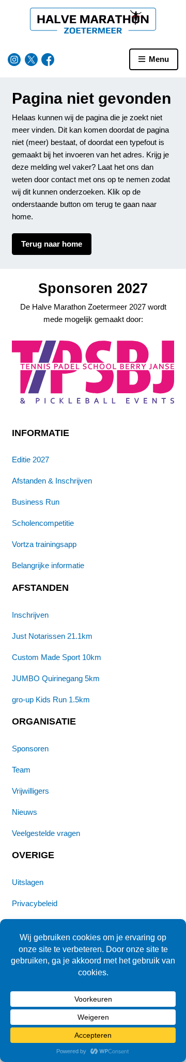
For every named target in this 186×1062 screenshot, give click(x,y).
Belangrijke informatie (48, 565)
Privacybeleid (34, 903)
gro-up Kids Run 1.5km (51, 699)
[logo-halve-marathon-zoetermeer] (93, 21)
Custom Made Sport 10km (56, 657)
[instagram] (14, 59)
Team (21, 769)
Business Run (35, 501)
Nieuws (24, 812)
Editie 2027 (30, 459)
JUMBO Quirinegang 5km (56, 678)
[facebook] (47, 59)
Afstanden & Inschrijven (52, 480)
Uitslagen (27, 882)
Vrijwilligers (30, 790)
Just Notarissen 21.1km (52, 636)
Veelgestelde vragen (46, 833)
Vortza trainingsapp (44, 544)
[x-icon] (31, 59)
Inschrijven (30, 614)
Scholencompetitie (43, 523)
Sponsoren (30, 748)
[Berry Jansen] (93, 372)
